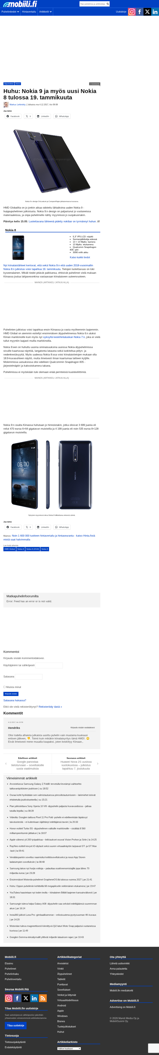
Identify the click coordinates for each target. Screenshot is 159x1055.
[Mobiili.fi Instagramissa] (132, 12)
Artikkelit (44, 11)
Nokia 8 (20, 549)
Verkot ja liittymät (66, 995)
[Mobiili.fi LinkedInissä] (155, 12)
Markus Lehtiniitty (18, 104)
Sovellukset (63, 989)
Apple (60, 1010)
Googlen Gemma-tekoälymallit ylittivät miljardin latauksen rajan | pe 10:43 (47, 937)
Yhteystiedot (116, 974)
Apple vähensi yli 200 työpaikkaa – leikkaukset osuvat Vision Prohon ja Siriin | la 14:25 (53, 839)
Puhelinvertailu (13, 979)
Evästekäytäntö (13, 1047)
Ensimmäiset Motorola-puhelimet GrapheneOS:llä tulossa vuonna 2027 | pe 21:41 (51, 879)
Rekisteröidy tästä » (50, 706)
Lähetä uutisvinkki (120, 963)
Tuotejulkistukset (66, 1026)
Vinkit (60, 968)
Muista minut (13, 687)
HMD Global (10, 549)
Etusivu (9, 963)
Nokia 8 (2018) (32, 549)
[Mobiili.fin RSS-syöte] (43, 998)
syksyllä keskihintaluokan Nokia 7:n (64, 337)
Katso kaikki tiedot (80, 257)
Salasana (8, 676)
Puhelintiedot (9, 11)
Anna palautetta (118, 968)
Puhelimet (10, 968)
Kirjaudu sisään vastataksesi (83, 728)
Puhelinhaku (12, 974)
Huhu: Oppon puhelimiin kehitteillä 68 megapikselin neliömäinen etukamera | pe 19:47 (53, 886)
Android (61, 1005)
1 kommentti (94, 84)
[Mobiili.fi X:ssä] (147, 12)
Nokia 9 (44, 549)
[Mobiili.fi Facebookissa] (139, 12)
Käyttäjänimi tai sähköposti (19, 665)
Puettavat (62, 984)
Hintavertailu (29, 11)
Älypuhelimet (9, 84)
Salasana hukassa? (14, 700)
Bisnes (61, 1021)
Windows (62, 1016)
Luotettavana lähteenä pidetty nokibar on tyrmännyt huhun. (63, 221)
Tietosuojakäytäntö (15, 1042)
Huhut (18, 84)
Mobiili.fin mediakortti (121, 990)
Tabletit (61, 979)
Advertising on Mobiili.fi (122, 1007)
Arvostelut (62, 963)
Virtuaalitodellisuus (67, 1000)
